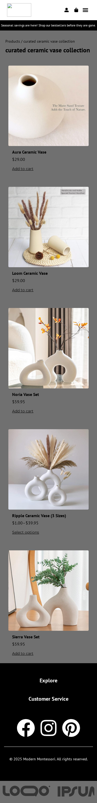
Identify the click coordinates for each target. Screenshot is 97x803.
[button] (85, 10)
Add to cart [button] (22, 168)
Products (12, 41)
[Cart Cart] (76, 10)
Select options (25, 532)
